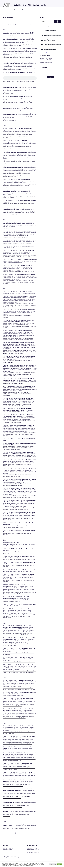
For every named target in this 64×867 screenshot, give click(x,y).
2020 (23, 24)
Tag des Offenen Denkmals (49, 40)
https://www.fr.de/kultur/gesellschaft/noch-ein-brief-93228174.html (18, 243)
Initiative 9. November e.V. (29, 5)
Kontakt (4, 857)
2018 (29, 24)
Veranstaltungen (12, 9)
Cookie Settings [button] (53, 864)
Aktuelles (5, 9)
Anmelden (50, 77)
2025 (7, 24)
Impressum (8, 857)
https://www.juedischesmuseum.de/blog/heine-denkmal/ (16, 411)
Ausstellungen (21, 9)
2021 (20, 24)
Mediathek (42, 9)
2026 (4, 24)
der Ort (28, 9)
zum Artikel (5, 228)
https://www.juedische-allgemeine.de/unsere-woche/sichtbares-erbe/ (19, 661)
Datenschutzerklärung (16, 857)
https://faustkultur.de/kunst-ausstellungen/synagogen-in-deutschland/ (19, 559)
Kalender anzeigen (44, 52)
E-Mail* (43, 71)
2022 (17, 24)
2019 (26, 24)
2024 (10, 24)
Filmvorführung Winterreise (50, 49)
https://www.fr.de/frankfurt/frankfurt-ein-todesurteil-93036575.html (19, 271)
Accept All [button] (60, 864)
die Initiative (35, 9)
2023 (14, 24)
